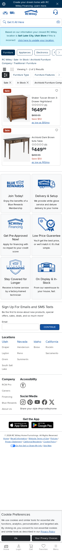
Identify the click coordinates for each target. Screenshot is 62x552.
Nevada (22, 342)
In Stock (24, 59)
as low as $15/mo (41, 122)
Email (4, 321)
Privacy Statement (13, 441)
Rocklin (49, 347)
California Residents (32, 441)
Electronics (42, 52)
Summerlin (22, 359)
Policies (54, 438)
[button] (13, 4)
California (52, 342)
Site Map (47, 445)
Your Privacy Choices (46, 538)
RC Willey (7, 59)
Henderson (23, 347)
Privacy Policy (48, 531)
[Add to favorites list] (57, 91)
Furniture (8, 52)
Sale (16, 59)
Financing (7, 396)
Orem (5, 359)
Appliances (25, 52)
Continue (50, 327)
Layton (5, 353)
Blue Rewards (9, 402)
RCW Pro (6, 384)
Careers (6, 390)
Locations (8, 337)
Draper (5, 347)
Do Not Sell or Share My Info (28, 445)
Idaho (37, 342)
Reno (20, 353)
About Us (7, 408)
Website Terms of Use (39, 438)
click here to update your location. (36, 40)
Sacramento (52, 353)
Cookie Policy (49, 441)
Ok (15, 538)
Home (6, 438)
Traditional (19, 63)
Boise (37, 347)
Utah (5, 342)
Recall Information (19, 438)
